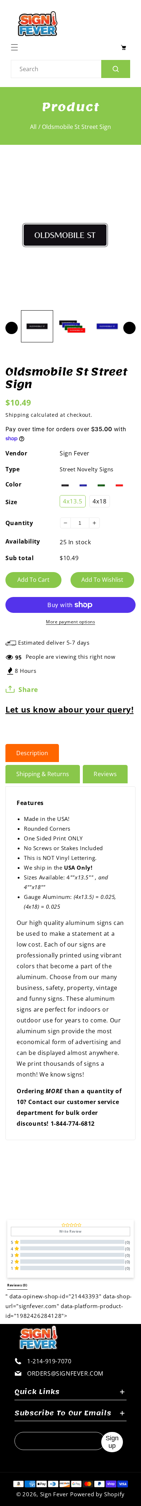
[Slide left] (11, 328)
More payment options (70, 622)
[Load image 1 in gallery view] (37, 326)
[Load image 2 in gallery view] (72, 326)
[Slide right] (129, 328)
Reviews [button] (17, 1285)
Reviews (105, 774)
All (33, 127)
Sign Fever (75, 453)
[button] (16, 47)
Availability (22, 541)
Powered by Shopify (97, 1494)
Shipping (17, 414)
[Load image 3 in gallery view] (107, 326)
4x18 (100, 501)
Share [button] (28, 689)
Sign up (112, 1441)
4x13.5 (72, 501)
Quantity (19, 523)
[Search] (115, 69)
